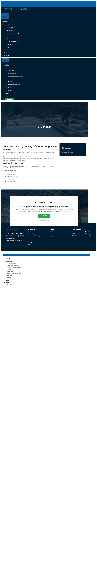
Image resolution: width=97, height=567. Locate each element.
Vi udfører (7, 24)
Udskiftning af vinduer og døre (35, 236)
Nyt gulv (9, 38)
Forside (5, 21)
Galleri (6, 53)
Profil (5, 50)
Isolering (9, 44)
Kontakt (6, 56)
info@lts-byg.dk (48, 129)
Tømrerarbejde (10, 27)
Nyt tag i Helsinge (11, 30)
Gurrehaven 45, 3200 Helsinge (56, 234)
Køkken (8, 47)
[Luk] (46, 255)
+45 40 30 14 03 (40, 129)
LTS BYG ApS (11, 230)
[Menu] (5, 16)
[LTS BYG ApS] (7, 12)
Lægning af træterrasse (12, 41)
